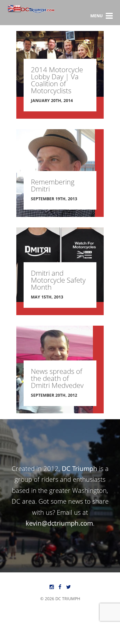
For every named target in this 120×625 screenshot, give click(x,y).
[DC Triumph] (31, 12)
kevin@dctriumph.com (59, 523)
